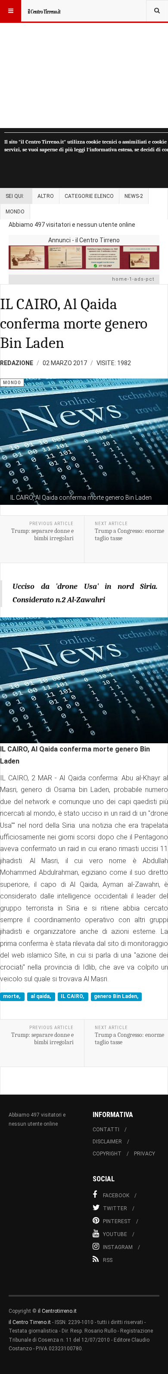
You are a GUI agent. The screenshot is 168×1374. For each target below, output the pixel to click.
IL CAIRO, (73, 997)
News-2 (133, 196)
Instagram (118, 1247)
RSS (107, 1260)
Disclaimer (107, 1142)
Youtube (115, 1234)
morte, (12, 997)
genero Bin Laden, (116, 997)
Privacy (144, 1154)
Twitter (115, 1208)
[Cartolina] (84, 257)
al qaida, (41, 997)
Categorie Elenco (89, 196)
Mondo (15, 212)
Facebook (116, 1195)
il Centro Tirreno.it (30, 1322)
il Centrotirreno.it (57, 1311)
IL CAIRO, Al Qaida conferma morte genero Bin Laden (73, 323)
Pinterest (117, 1221)
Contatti (106, 1130)
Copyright (107, 1154)
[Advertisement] (84, 64)
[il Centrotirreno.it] (44, 11)
